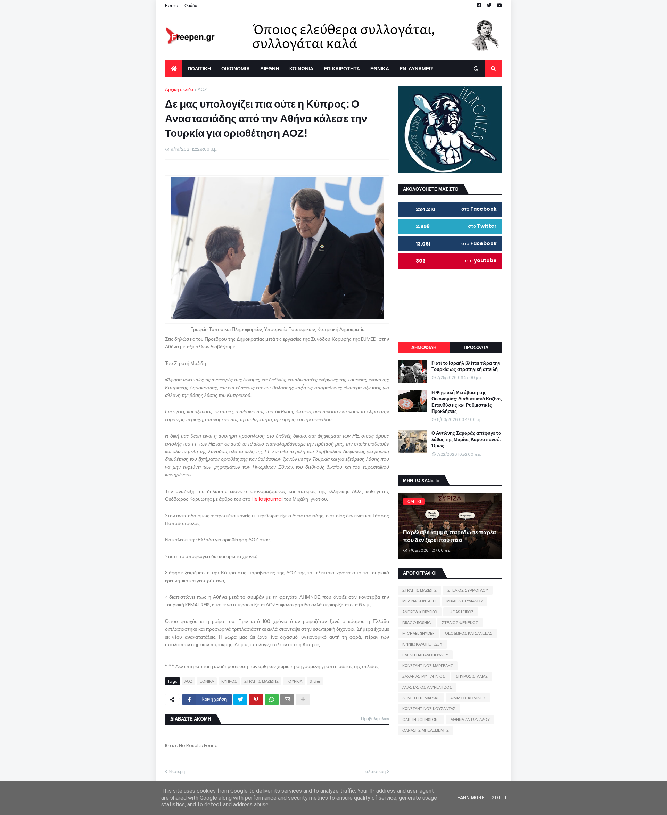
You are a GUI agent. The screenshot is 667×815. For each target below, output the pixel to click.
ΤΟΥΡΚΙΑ (294, 681)
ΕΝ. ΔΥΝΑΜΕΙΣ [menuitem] (416, 68)
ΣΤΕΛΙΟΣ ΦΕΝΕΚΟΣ (460, 622)
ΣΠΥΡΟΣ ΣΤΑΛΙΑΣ (472, 676)
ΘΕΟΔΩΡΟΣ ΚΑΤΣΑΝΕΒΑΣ (468, 633)
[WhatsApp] (272, 699)
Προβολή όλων (375, 719)
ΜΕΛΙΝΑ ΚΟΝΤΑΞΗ (419, 601)
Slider (315, 681)
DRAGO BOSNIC (416, 622)
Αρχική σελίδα (179, 89)
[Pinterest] (256, 699)
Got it (499, 797)
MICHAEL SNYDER (418, 633)
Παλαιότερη (374, 771)
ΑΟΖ (202, 89)
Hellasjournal (267, 499)
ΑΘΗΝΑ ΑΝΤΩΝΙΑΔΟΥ (470, 719)
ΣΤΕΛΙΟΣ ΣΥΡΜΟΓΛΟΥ (467, 590)
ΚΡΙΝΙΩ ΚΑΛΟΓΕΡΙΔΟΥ (422, 644)
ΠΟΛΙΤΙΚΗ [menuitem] (199, 68)
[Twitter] (240, 699)
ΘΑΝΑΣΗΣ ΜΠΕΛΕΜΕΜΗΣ (425, 730)
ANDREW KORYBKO (419, 612)
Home (171, 5)
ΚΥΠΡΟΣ (229, 681)
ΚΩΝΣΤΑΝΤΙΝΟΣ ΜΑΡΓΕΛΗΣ (427, 665)
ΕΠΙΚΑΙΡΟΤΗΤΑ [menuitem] (342, 68)
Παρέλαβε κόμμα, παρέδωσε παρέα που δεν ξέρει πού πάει (449, 536)
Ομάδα (190, 5)
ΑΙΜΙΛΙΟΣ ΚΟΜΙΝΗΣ (468, 698)
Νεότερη (176, 771)
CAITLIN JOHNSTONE (421, 719)
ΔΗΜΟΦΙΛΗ (423, 347)
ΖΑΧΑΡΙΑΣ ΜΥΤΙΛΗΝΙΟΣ (423, 676)
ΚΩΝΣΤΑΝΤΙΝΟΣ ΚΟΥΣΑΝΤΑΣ (428, 709)
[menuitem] (173, 68)
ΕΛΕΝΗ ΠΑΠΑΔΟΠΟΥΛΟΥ (425, 655)
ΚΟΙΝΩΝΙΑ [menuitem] (301, 68)
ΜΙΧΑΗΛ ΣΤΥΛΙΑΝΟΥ (464, 601)
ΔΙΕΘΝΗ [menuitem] (269, 68)
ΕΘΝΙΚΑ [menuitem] (379, 68)
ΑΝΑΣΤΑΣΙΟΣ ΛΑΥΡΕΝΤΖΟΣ (427, 687)
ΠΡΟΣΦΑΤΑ (476, 347)
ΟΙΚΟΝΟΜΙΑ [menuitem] (235, 68)
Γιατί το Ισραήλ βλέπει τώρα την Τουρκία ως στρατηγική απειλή (465, 366)
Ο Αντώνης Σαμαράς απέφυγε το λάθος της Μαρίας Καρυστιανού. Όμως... (466, 439)
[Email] (287, 699)
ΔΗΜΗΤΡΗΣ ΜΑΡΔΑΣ (420, 698)
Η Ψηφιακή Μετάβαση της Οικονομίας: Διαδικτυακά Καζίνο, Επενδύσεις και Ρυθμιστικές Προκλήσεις (466, 402)
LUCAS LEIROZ (461, 612)
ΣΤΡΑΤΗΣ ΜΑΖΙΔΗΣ (261, 681)
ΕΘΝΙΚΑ (207, 681)
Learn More (469, 797)
